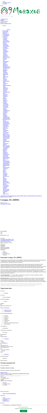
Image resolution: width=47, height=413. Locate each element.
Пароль (2, 375)
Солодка (6, 293)
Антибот (2, 379)
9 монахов (7, 247)
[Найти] (12, 16)
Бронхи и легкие (7, 310)
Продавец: (2, 247)
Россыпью (6, 338)
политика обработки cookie (26, 408)
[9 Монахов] (20, 15)
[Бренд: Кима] (2, 237)
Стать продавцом (6, 398)
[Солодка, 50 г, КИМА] (5, 203)
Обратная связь (6, 400)
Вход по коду (3, 377)
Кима (3, 342)
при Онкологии (7, 311)
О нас (4, 1)
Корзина (2, 23)
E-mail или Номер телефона (6, 374)
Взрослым (6, 354)
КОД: (1, 231)
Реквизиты (5, 399)
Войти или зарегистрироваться (9, 393)
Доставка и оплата (7, 2)
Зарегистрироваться (8, 380)
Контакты (5, 3)
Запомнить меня (5, 378)
